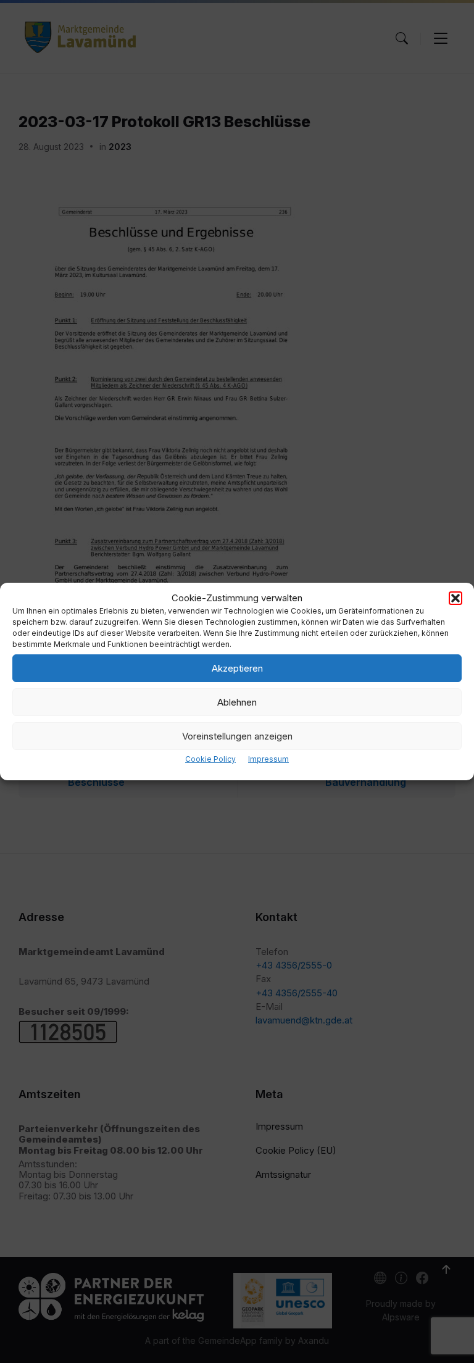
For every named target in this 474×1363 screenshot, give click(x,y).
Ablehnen (237, 702)
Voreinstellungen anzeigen (237, 736)
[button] (455, 598)
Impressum (268, 759)
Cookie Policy (210, 759)
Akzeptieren (237, 668)
